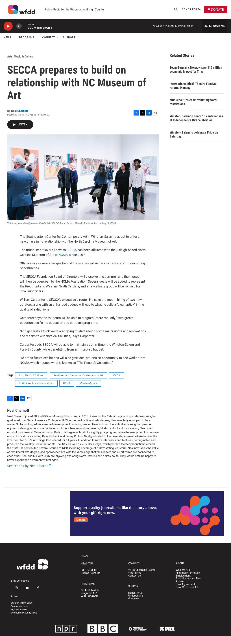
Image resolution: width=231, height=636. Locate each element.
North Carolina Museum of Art (36, 383)
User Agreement (185, 584)
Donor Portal (192, 9)
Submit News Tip (90, 573)
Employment (183, 575)
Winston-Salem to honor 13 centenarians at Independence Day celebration (196, 118)
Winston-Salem (88, 383)
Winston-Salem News (21, 603)
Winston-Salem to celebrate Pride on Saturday (194, 134)
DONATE (217, 9)
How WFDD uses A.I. (187, 587)
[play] (8, 26)
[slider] (24, 26)
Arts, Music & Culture (20, 56)
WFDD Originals (89, 596)
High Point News (19, 609)
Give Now (133, 598)
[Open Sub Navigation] (14, 37)
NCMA (63, 255)
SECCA (72, 250)
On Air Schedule (90, 590)
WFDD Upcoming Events (141, 570)
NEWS (84, 556)
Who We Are (183, 570)
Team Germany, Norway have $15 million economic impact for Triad (196, 69)
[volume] (19, 26)
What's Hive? (135, 572)
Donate (80, 519)
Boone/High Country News (24, 612)
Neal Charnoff (19, 111)
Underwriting (135, 595)
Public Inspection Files (188, 578)
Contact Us (134, 575)
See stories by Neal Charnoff (29, 466)
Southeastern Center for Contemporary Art (78, 375)
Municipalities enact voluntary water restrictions (193, 102)
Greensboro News (20, 606)
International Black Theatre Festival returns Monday (193, 86)
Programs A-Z (89, 593)
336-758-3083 (89, 570)
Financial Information (188, 572)
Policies (180, 581)
